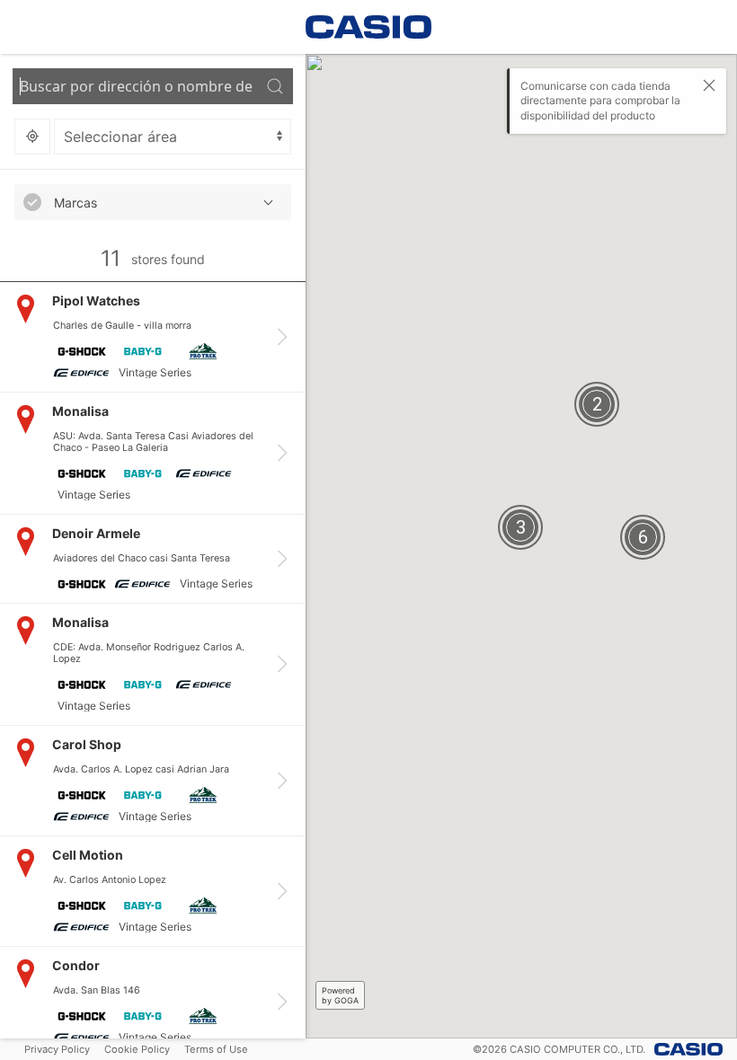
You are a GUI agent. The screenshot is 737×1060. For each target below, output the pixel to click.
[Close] (709, 85)
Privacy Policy (57, 1049)
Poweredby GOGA (340, 995)
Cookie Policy (137, 1049)
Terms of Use (216, 1049)
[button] (152, 202)
